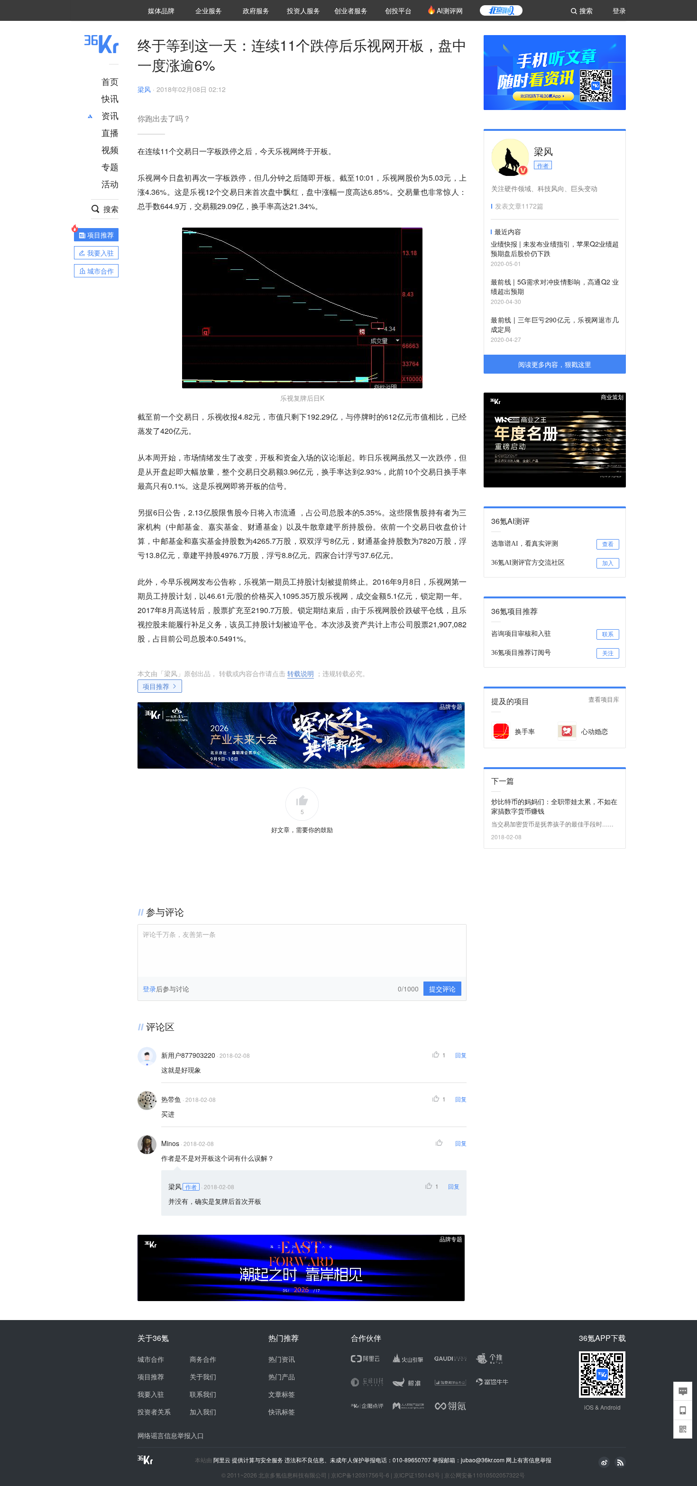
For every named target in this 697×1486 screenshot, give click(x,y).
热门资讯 (281, 1359)
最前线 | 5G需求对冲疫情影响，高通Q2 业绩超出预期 (555, 286)
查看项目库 (603, 699)
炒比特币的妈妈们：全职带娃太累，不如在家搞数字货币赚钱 (554, 806)
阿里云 (222, 1460)
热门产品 (281, 1376)
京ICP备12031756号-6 (360, 1475)
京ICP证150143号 (417, 1475)
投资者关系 (154, 1411)
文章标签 (281, 1394)
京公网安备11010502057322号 (484, 1475)
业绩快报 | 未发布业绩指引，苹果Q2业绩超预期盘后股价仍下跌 (555, 248)
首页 (110, 81)
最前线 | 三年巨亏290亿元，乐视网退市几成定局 (555, 324)
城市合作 (151, 1359)
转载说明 (300, 673)
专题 (110, 166)
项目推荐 (156, 686)
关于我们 (203, 1376)
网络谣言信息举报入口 (171, 1435)
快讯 (110, 98)
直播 (110, 132)
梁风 (144, 89)
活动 (110, 183)
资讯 (110, 115)
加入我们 (203, 1411)
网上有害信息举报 (528, 1460)
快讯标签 (281, 1411)
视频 (110, 149)
